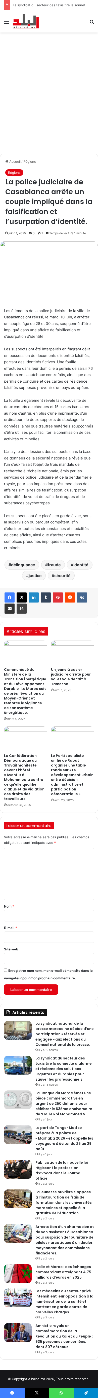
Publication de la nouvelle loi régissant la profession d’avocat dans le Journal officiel (61, 1170)
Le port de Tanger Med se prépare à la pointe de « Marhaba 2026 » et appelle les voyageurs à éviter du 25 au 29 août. (64, 1138)
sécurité (62, 575)
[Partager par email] (10, 609)
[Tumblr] (46, 597)
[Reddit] (70, 597)
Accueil (14, 161)
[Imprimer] (22, 609)
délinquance (23, 564)
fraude (54, 564)
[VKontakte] (82, 597)
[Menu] (6, 23)
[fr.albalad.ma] (26, 21)
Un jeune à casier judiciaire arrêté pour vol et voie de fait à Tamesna (71, 676)
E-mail (10, 928)
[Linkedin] (34, 597)
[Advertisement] (49, 92)
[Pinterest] (58, 597)
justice (35, 575)
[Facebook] (10, 597)
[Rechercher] (91, 23)
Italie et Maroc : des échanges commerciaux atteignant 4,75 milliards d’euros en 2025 (63, 1272)
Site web (11, 949)
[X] (22, 597)
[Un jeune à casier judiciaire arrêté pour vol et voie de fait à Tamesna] (72, 653)
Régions (29, 161)
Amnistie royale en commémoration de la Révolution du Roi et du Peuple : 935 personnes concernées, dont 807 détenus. (64, 1336)
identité (80, 564)
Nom (9, 906)
